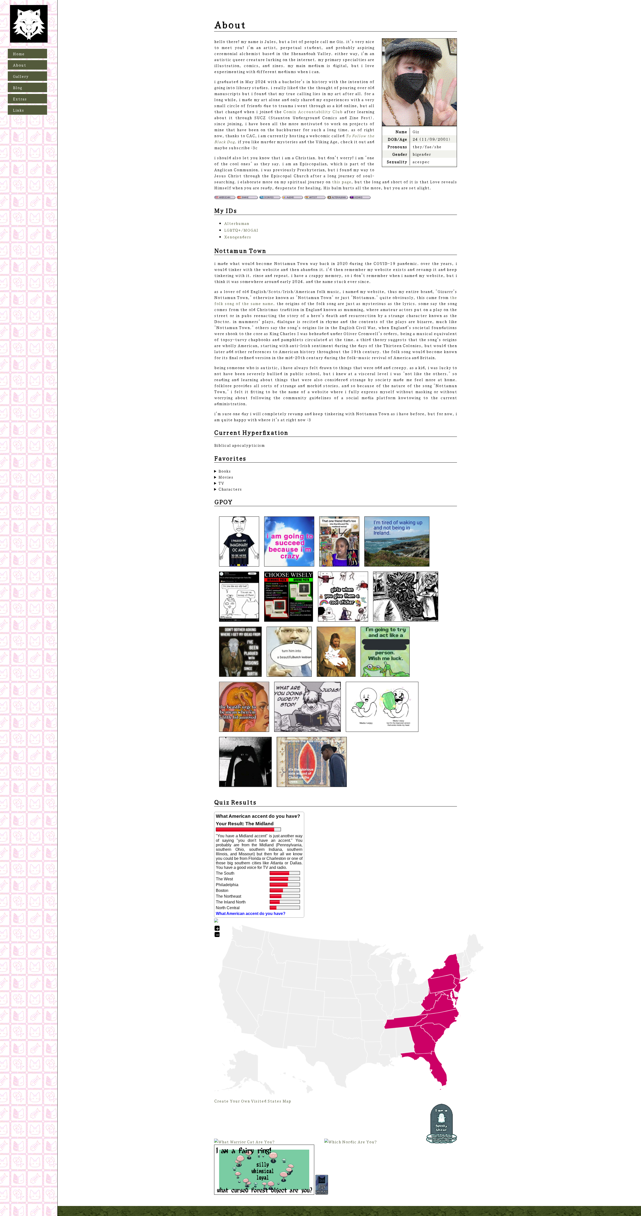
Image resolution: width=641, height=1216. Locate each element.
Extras (20, 99)
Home (19, 54)
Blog (17, 87)
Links (18, 110)
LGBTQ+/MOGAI (241, 230)
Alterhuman (236, 223)
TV (221, 483)
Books (224, 471)
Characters (230, 489)
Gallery (21, 76)
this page (341, 182)
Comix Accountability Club (312, 111)
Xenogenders (237, 237)
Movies (225, 477)
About (19, 65)
